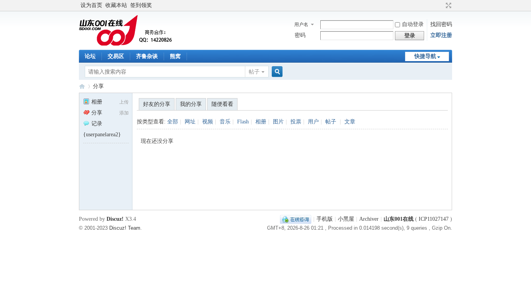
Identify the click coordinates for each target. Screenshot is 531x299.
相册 (96, 102)
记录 (96, 124)
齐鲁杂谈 (147, 56)
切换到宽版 (447, 5)
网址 (190, 122)
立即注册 (441, 35)
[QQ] (295, 219)
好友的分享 (156, 104)
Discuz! (115, 219)
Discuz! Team (124, 228)
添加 (124, 113)
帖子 (254, 72)
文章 (349, 122)
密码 (300, 35)
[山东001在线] (127, 45)
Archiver (369, 219)
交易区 (116, 56)
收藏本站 (116, 5)
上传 (124, 102)
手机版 (324, 219)
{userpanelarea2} (102, 134)
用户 (313, 122)
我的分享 (191, 104)
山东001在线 (82, 86)
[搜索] (276, 71)
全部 (172, 122)
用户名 (301, 24)
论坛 (90, 56)
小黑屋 (346, 219)
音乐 (225, 122)
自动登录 (413, 24)
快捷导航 (425, 56)
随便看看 (222, 104)
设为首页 (91, 5)
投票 (295, 122)
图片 (278, 122)
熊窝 (175, 56)
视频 (207, 122)
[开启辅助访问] (441, 5)
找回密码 (441, 24)
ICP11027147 (434, 219)
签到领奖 (141, 5)
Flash (243, 122)
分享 (98, 86)
